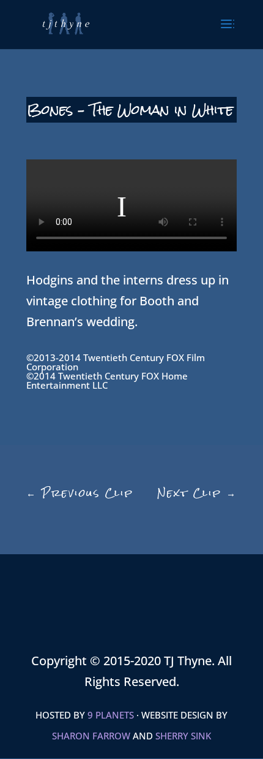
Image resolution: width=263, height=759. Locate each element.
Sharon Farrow (91, 736)
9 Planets (110, 715)
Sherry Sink (183, 736)
